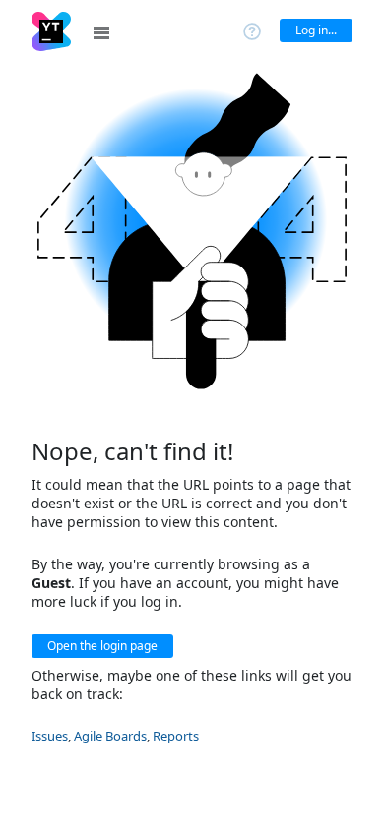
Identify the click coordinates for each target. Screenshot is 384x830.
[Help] (252, 30)
